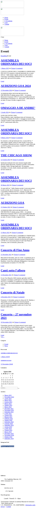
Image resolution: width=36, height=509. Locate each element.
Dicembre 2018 (8, 433)
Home (6, 17)
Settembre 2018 (9, 438)
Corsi (6, 22)
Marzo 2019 (8, 432)
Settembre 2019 (9, 425)
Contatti (6, 24)
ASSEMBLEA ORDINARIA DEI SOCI (16, 62)
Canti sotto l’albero (13, 270)
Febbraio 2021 (8, 418)
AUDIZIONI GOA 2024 (16, 85)
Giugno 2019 (8, 430)
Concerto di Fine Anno (15, 250)
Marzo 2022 (8, 407)
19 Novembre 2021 (6, 322)
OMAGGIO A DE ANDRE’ (18, 107)
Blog (5, 56)
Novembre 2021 (9, 410)
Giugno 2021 (8, 415)
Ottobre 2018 (8, 437)
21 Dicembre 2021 (6, 254)
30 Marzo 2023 (5, 185)
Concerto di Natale (13, 292)
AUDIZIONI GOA (12, 202)
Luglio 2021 (8, 413)
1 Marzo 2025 (5, 68)
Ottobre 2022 (8, 405)
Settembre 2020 (9, 422)
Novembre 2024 (9, 397)
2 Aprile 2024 (5, 112)
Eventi (6, 19)
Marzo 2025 (8, 395)
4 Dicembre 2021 (6, 297)
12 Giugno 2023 (5, 160)
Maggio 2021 (8, 417)
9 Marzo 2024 (5, 138)
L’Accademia (8, 21)
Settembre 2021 (9, 412)
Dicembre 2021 (8, 408)
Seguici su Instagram (8, 446)
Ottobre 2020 (8, 420)
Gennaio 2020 (8, 423)
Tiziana (13, 68)
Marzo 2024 (8, 400)
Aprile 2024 (7, 398)
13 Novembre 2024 (6, 90)
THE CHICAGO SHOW (16, 155)
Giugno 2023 (8, 402)
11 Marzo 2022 (5, 232)
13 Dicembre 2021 (6, 275)
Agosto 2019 (8, 427)
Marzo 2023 (8, 403)
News (6, 346)
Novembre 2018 (9, 435)
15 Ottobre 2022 (5, 207)
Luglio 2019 (8, 428)
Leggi (2, 81)
